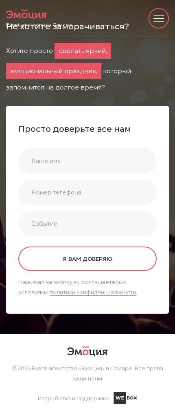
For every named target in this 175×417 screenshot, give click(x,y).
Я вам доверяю (87, 258)
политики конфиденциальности (93, 292)
